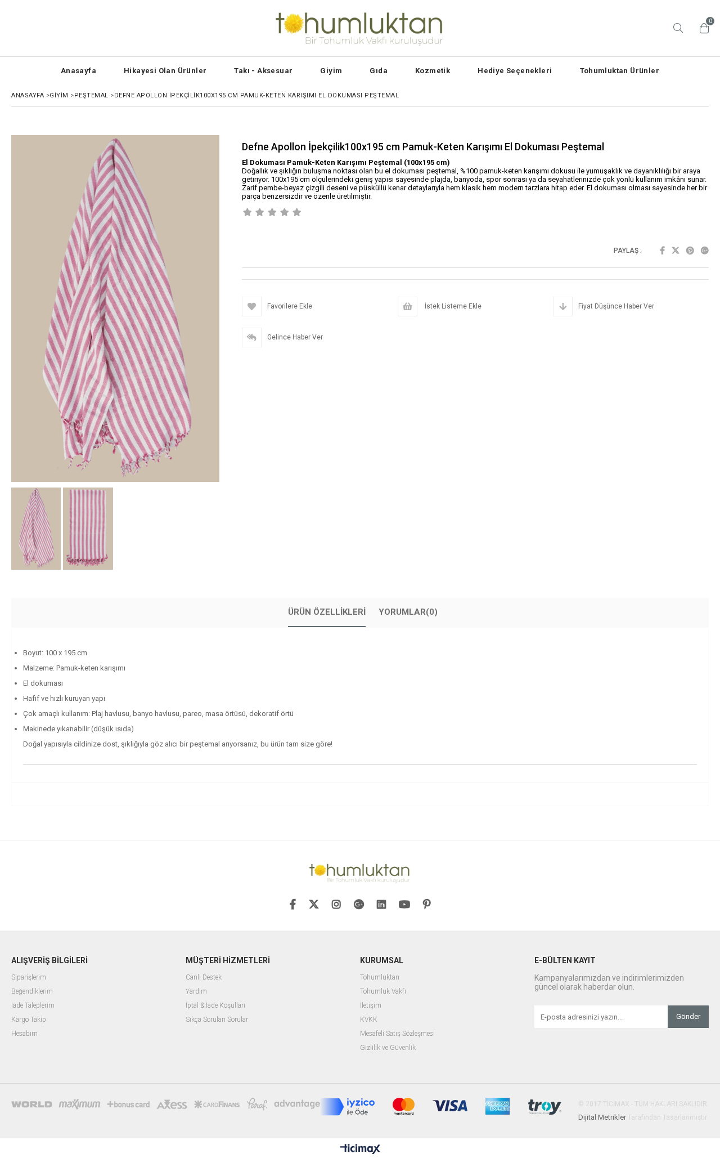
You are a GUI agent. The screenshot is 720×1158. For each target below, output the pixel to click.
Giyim (331, 70)
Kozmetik (432, 70)
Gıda (379, 70)
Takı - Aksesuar (263, 70)
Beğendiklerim (32, 991)
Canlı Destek (204, 977)
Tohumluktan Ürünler (620, 70)
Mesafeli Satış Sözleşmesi (397, 1034)
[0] (701, 28)
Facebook (662, 250)
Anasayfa (78, 70)
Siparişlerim (28, 977)
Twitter (676, 250)
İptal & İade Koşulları (215, 1005)
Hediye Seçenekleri (515, 70)
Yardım (196, 991)
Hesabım (24, 1034)
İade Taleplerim (33, 1005)
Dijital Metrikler (602, 1117)
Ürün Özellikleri (327, 612)
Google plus (705, 250)
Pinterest (690, 250)
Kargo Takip (28, 1019)
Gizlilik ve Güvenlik (388, 1048)
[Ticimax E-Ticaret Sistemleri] (360, 1149)
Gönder (688, 1016)
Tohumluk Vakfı (383, 991)
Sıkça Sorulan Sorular (217, 1019)
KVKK (368, 1019)
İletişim (370, 1005)
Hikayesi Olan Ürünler (165, 70)
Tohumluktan (379, 977)
